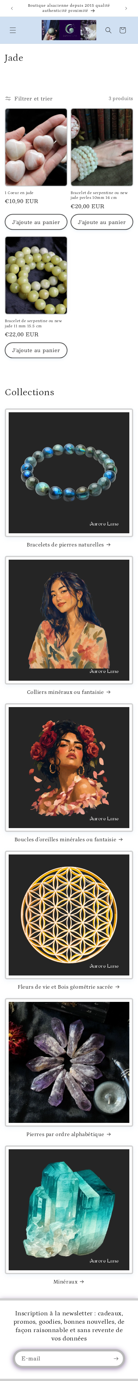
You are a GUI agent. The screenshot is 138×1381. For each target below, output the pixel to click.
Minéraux (65, 1282)
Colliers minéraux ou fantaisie (65, 692)
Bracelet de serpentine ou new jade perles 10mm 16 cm (99, 195)
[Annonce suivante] (126, 8)
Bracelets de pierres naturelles (65, 545)
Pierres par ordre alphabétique (65, 1134)
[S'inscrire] (116, 1358)
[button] (13, 30)
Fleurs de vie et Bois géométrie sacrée (65, 987)
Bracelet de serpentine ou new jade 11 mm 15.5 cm (33, 323)
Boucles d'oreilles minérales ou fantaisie (65, 839)
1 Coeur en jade (19, 193)
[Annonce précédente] (12, 8)
